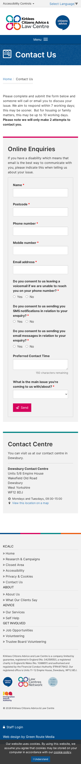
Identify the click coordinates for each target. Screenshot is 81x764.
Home (7, 79)
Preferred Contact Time (31, 356)
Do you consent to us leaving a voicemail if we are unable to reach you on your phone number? (39, 286)
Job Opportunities (19, 630)
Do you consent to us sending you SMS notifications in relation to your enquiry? (40, 311)
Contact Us (14, 582)
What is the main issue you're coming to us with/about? (35, 384)
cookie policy (62, 752)
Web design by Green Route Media (28, 737)
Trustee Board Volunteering (26, 642)
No (31, 297)
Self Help (12, 618)
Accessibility (15, 570)
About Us (13, 594)
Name (17, 185)
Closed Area (15, 565)
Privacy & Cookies (19, 576)
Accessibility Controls (17, 3)
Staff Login (14, 727)
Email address (24, 262)
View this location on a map (30, 503)
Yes (19, 297)
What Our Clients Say (21, 600)
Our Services (15, 612)
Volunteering (15, 636)
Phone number (24, 223)
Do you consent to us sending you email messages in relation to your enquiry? (39, 335)
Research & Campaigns (23, 559)
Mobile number (24, 243)
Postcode (20, 204)
